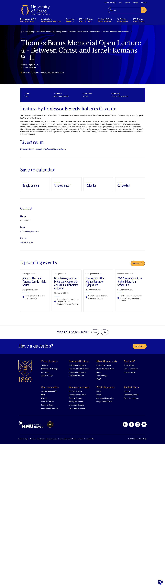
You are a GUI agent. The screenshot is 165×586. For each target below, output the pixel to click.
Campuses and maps (79, 387)
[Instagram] (137, 424)
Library (135, 2)
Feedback (40, 439)
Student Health (129, 372)
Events (98, 395)
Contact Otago (131, 387)
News (98, 391)
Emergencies (129, 365)
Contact (144, 2)
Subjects (44, 365)
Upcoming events (60, 31)
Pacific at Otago (47, 405)
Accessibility (90, 439)
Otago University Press (105, 369)
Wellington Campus (76, 401)
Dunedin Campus (75, 398)
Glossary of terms (52, 439)
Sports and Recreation (105, 398)
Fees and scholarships (49, 369)
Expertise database (131, 398)
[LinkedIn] (125, 424)
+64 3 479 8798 (26, 242)
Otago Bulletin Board (104, 401)
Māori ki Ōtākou (47, 401)
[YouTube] (144, 424)
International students (49, 408)
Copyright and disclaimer (68, 439)
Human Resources (131, 369)
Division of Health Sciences (79, 369)
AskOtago (138, 346)
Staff (120, 2)
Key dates (45, 372)
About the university (106, 361)
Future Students (49, 361)
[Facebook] (131, 424)
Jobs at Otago (101, 375)
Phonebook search (131, 395)
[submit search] (144, 10)
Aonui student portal (49, 391)
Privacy (81, 439)
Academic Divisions (78, 361)
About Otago (30, 31)
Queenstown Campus (77, 408)
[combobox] (124, 10)
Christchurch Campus (77, 395)
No (104, 332)
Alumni (127, 2)
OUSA (98, 379)
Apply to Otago (47, 375)
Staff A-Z (127, 391)
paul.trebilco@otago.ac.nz (29, 231)
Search (32, 439)
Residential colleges (103, 365)
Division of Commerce (77, 365)
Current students (110, 2)
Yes (95, 332)
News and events (44, 31)
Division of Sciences (76, 375)
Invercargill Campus (76, 405)
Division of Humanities (77, 372)
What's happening (105, 387)
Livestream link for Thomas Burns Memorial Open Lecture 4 (43, 149)
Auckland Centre (75, 391)
